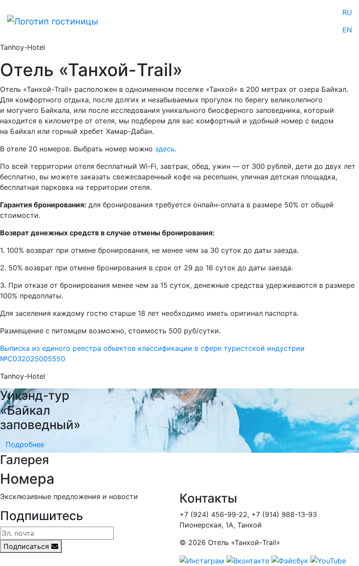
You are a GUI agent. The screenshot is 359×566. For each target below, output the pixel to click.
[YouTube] (328, 560)
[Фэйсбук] (289, 560)
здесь (165, 148)
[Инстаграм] (202, 560)
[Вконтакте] (247, 560)
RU (347, 12)
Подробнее (25, 444)
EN (347, 29)
